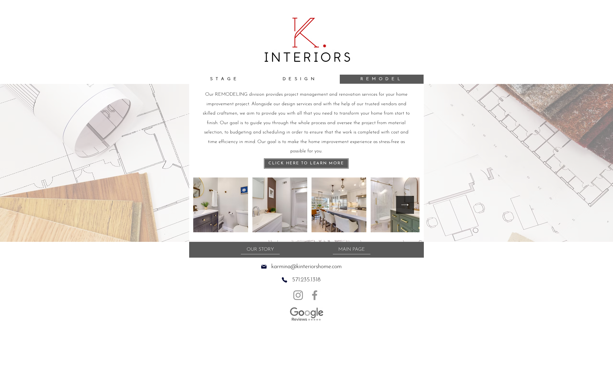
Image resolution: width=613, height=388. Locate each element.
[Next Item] (405, 205)
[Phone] (284, 280)
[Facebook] (314, 295)
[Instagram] (298, 295)
